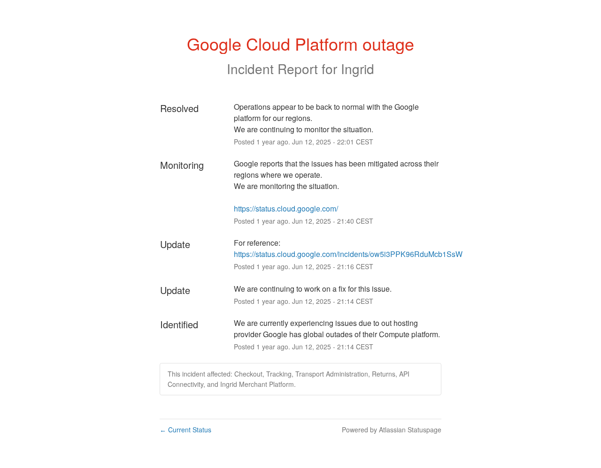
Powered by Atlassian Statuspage (391, 429)
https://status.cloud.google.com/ (286, 208)
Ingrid (357, 68)
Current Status (185, 429)
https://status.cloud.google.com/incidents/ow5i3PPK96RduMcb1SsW (348, 254)
